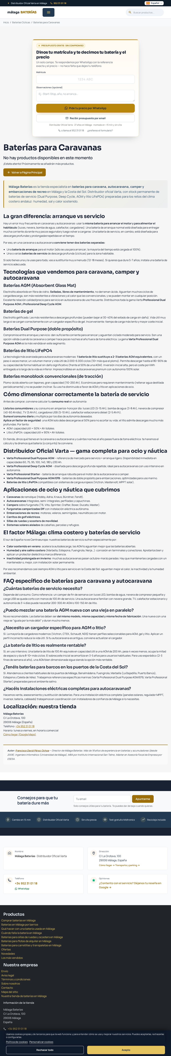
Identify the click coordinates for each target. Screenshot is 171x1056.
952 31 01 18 (60, 3)
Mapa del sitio (9, 992)
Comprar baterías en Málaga (18, 920)
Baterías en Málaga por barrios (19, 924)
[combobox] (145, 12)
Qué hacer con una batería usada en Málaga (28, 929)
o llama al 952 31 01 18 (72, 130)
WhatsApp (23, 888)
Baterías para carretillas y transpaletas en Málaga (31, 945)
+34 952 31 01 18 (25, 726)
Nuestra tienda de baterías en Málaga (24, 996)
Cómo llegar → (107, 865)
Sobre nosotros (10, 983)
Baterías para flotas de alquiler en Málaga (26, 941)
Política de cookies (17, 1042)
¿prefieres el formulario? (100, 130)
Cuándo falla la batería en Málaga (21, 933)
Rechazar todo (44, 1049)
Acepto (126, 1049)
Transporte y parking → (127, 865)
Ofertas (6, 949)
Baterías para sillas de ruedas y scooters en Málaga (32, 937)
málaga (22, 12)
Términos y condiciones (15, 979)
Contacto (7, 988)
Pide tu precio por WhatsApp (87, 108)
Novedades (8, 953)
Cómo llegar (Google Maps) (19, 734)
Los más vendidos (12, 958)
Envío (4, 971)
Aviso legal (7, 975)
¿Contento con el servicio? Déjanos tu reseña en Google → (130, 885)
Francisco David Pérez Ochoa (32, 750)
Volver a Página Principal (24, 172)
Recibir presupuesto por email (88, 118)
